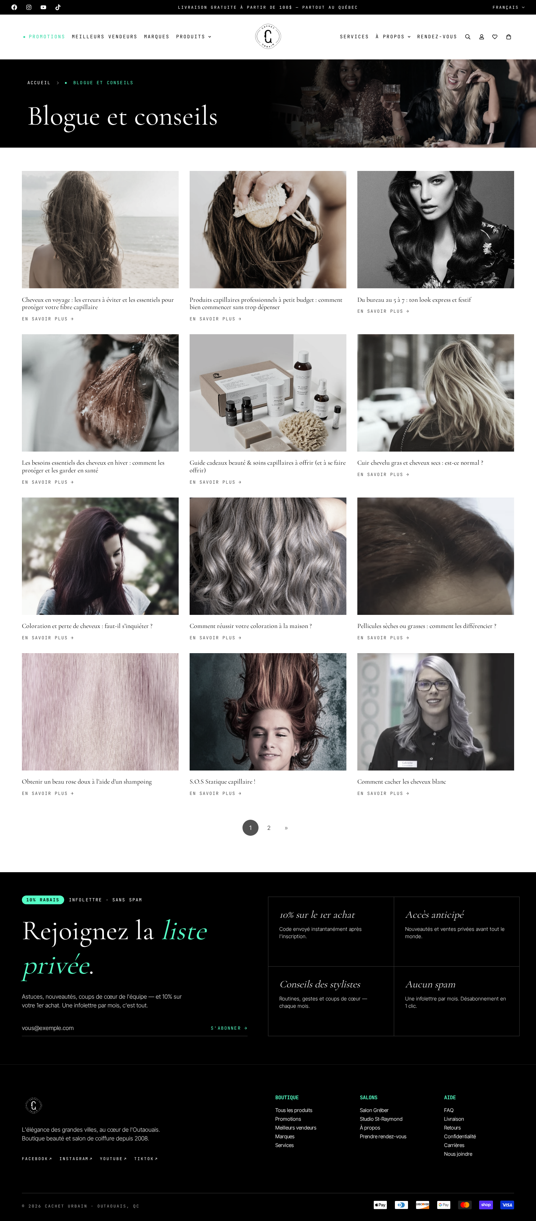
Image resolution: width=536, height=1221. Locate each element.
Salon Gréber (374, 1110)
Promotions (288, 1119)
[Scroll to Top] (521, 1181)
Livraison (454, 1119)
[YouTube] (43, 7)
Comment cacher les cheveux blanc (401, 781)
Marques (157, 37)
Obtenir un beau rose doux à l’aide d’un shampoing (87, 781)
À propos (390, 37)
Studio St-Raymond (381, 1119)
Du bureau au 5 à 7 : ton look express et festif (414, 300)
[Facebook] (14, 7)
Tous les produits (293, 1110)
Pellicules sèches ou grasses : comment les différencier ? (426, 626)
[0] (508, 37)
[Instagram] (29, 7)
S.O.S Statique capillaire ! (222, 781)
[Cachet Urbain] (268, 37)
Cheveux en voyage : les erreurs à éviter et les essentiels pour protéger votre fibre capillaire (98, 303)
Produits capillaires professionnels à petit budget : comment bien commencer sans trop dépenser (266, 303)
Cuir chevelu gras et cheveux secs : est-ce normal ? (420, 463)
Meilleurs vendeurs (104, 37)
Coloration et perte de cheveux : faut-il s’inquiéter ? (87, 626)
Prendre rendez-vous (383, 1136)
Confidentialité (460, 1136)
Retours (452, 1127)
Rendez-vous (437, 37)
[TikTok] (58, 7)
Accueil (39, 83)
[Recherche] (468, 37)
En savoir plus (45, 319)
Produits (190, 37)
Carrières (454, 1145)
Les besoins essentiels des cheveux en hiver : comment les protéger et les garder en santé (93, 466)
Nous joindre (458, 1154)
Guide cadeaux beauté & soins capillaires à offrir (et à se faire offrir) (268, 466)
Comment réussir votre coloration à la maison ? (251, 626)
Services (354, 37)
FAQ (449, 1110)
